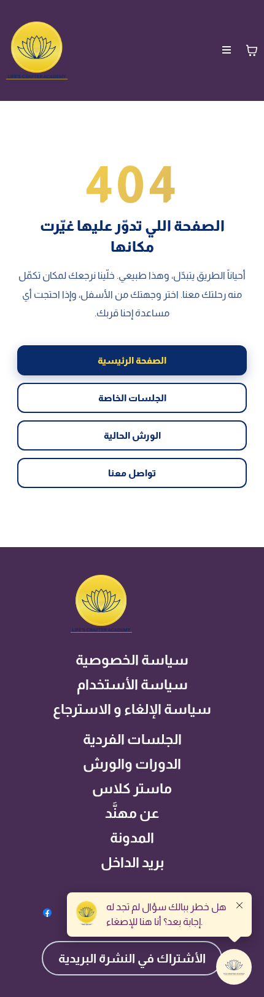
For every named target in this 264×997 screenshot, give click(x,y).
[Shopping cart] (252, 50)
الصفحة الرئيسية (132, 360)
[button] (226, 50)
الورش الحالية (132, 435)
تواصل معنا (132, 473)
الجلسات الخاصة (132, 398)
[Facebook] (47, 913)
